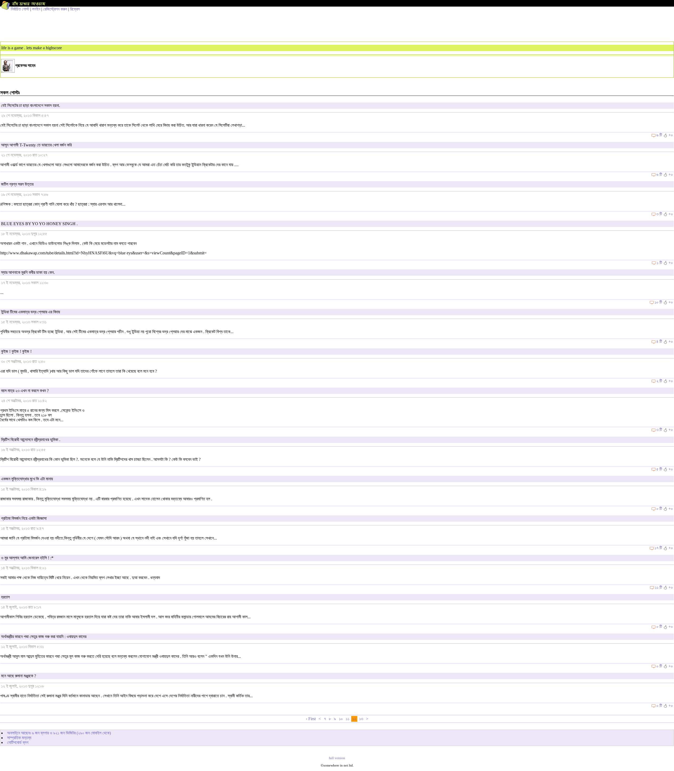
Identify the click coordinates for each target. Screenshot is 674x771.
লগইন (36, 9)
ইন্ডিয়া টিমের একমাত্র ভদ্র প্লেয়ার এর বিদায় (30, 312)
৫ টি (659, 469)
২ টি (659, 381)
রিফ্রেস (75, 9)
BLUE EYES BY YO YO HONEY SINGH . (39, 223)
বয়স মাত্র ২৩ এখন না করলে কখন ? (25, 390)
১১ (347, 718)
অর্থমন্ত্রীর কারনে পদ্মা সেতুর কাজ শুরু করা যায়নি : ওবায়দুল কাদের (43, 636)
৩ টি (659, 214)
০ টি (659, 508)
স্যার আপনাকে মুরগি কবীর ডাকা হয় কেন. (28, 272)
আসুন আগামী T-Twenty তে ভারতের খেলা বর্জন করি (36, 145)
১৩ (361, 718)
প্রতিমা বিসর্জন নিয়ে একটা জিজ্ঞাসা (24, 518)
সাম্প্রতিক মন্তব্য (19, 737)
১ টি (659, 262)
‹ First (311, 718)
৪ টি (659, 341)
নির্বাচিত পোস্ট (20, 9)
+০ (670, 135)
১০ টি (658, 302)
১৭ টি (658, 548)
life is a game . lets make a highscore (31, 48)
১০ (341, 718)
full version (337, 758)
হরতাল (5, 597)
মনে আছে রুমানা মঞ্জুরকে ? (18, 676)
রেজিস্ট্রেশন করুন (55, 9)
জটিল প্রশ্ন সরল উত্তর (17, 184)
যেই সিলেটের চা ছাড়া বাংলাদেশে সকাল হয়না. (30, 105)
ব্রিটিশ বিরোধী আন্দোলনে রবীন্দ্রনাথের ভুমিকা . (30, 439)
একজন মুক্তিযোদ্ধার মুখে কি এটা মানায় (27, 479)
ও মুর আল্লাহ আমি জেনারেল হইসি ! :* (27, 558)
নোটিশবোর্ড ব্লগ (17, 742)
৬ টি (659, 135)
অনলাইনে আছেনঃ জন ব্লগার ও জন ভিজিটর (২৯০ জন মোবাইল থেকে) (59, 733)
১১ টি (658, 587)
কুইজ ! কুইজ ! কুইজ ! (16, 351)
